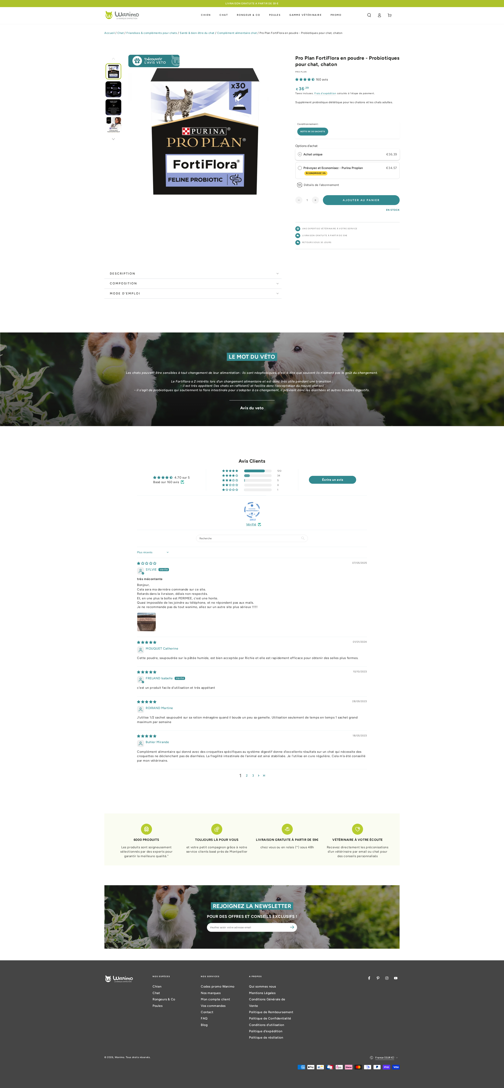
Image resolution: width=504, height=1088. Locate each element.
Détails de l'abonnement (321, 185)
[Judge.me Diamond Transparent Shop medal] (252, 510)
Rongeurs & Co (164, 999)
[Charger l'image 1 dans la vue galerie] (113, 71)
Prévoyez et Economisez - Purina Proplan (333, 170)
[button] (369, 15)
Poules (158, 1006)
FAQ (204, 1018)
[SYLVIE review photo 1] (146, 622)
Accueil (109, 33)
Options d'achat (306, 146)
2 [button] (247, 775)
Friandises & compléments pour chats (151, 33)
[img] (147, 563)
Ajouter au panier (361, 200)
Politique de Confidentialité (270, 1018)
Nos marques (211, 993)
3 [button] (253, 775)
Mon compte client (215, 999)
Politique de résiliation (266, 1037)
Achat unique (312, 154)
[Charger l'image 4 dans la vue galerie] (113, 125)
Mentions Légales (262, 993)
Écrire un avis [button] (332, 480)
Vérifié (251, 524)
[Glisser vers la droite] (113, 139)
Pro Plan (301, 72)
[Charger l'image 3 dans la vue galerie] (113, 107)
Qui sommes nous (262, 986)
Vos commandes (213, 1006)
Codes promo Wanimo (217, 986)
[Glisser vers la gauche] (113, 59)
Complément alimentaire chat (237, 33)
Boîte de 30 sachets (312, 131)
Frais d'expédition (325, 93)
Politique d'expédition (265, 1031)
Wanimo (119, 1057)
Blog (204, 1025)
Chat (120, 33)
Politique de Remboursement (271, 1012)
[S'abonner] (292, 927)
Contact (207, 1012)
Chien (157, 986)
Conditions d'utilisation (266, 1025)
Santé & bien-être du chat (197, 33)
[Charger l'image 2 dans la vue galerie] (113, 89)
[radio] (300, 154)
